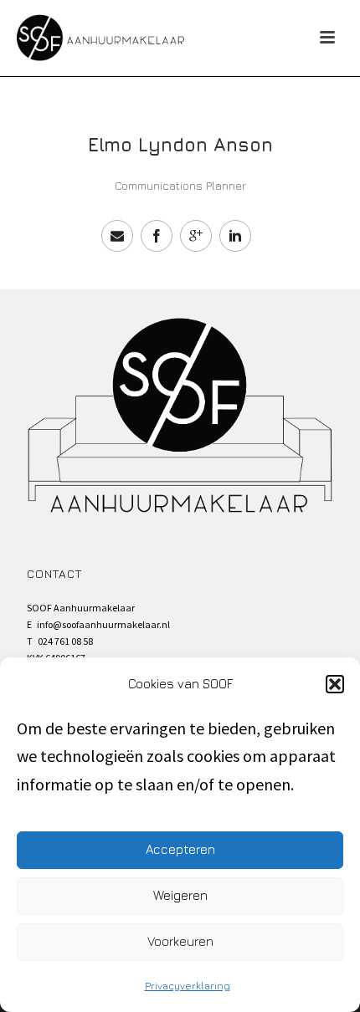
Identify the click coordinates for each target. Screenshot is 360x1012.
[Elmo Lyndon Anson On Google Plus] (196, 236)
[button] (335, 684)
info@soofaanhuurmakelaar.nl (103, 624)
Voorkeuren (180, 941)
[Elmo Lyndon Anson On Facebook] (156, 236)
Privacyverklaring (187, 985)
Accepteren (180, 849)
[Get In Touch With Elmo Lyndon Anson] (117, 236)
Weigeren (180, 895)
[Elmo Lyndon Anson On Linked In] (235, 236)
